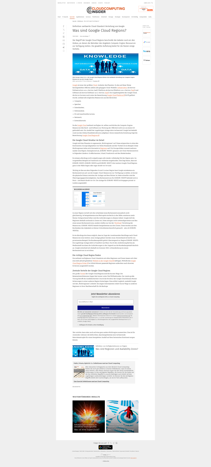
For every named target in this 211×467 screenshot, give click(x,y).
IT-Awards (65, 17)
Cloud (95, 85)
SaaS (106, 93)
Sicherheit (104, 17)
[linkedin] (64, 37)
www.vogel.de (133, 458)
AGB (81, 451)
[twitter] (64, 30)
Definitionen (80, 21)
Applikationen (80, 17)
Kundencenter (97, 451)
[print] (64, 44)
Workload (117, 223)
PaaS (133, 90)
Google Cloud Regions (90, 135)
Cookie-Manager (75, 451)
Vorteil (82, 274)
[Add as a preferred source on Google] (106, 447)
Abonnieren (105, 308)
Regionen (103, 148)
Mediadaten (103, 451)
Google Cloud (82, 125)
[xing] (64, 33)
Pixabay (95, 81)
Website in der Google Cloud (103, 261)
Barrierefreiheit (116, 451)
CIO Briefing (134, 17)
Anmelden (147, 3)
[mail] (64, 40)
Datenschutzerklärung (123, 315)
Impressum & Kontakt (124, 451)
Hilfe (83, 451)
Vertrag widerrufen (89, 451)
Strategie (117, 17)
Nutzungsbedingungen (85, 315)
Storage (110, 17)
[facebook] (64, 26)
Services (88, 17)
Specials (72, 17)
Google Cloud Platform (115, 95)
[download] (64, 47)
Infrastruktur (122, 88)
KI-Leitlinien (132, 451)
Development (126, 17)
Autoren (137, 451)
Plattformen (95, 17)
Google (75, 85)
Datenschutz (109, 451)
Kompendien (143, 17)
